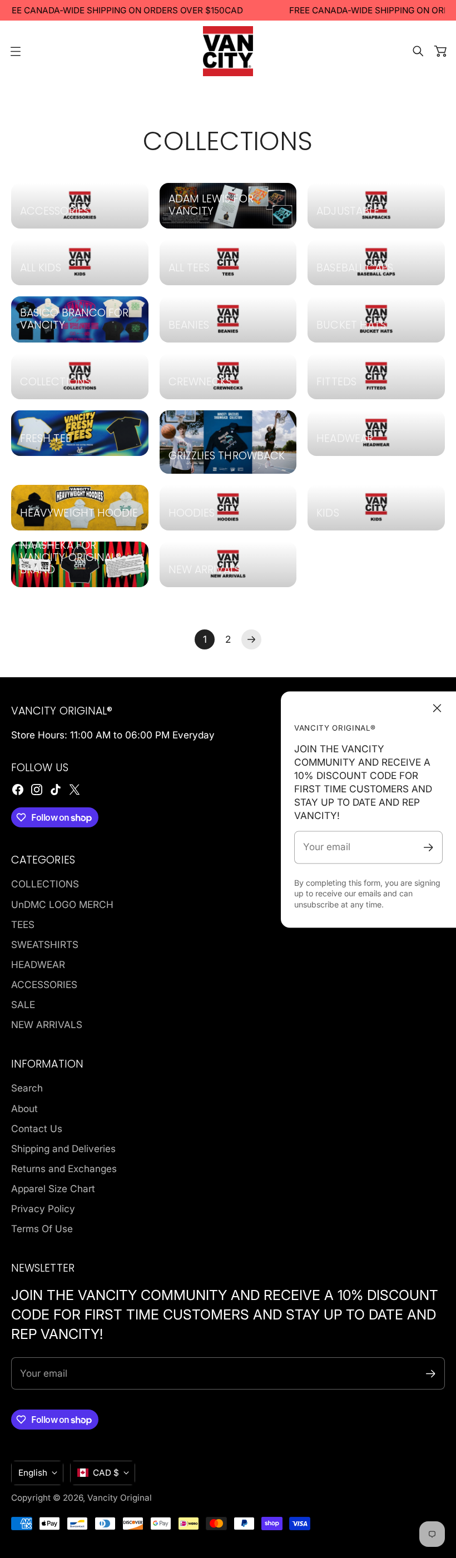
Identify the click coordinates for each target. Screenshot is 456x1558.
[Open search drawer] (418, 51)
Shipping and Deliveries (63, 1148)
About (24, 1108)
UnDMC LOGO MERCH (62, 904)
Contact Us (36, 1128)
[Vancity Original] (228, 51)
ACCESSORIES (44, 984)
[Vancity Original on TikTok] (55, 789)
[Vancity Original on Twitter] (74, 789)
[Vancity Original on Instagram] (36, 789)
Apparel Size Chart (53, 1188)
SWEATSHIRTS (44, 944)
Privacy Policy (43, 1208)
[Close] (437, 708)
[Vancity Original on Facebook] (17, 789)
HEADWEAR (38, 964)
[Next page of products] (251, 639)
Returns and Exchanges (64, 1168)
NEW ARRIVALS (46, 1024)
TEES (22, 924)
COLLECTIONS (45, 884)
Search (27, 1088)
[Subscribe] (428, 847)
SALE (23, 1004)
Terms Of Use (42, 1228)
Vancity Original (119, 1497)
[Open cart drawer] (440, 51)
